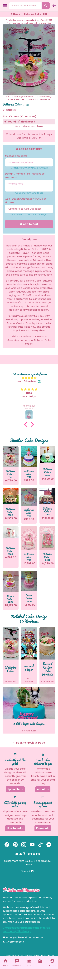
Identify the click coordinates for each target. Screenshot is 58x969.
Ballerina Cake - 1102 (35, 14)
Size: (19, 116)
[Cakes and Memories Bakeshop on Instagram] (23, 844)
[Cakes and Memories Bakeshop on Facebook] (7, 844)
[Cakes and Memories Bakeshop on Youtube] (32, 844)
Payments (42, 828)
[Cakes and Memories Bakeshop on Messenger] (48, 844)
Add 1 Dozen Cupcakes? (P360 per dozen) (25, 200)
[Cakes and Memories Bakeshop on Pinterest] (15, 844)
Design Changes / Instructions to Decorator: (25, 175)
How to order (15, 828)
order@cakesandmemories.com (24, 937)
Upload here (15, 789)
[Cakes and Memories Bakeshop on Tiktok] (40, 844)
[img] (29, 378)
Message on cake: (16, 156)
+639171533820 (13, 942)
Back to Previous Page (29, 742)
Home (15, 14)
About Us (43, 789)
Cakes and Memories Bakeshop (38, 955)
